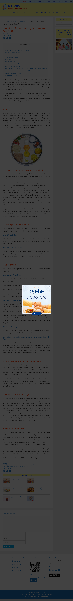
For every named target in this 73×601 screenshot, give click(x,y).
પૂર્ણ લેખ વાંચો (37, 314)
